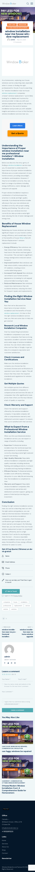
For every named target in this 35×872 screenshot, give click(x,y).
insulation (22, 24)
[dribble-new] (12, 663)
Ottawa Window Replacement (17, 27)
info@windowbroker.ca (10, 828)
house (15, 602)
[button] (32, 3)
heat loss (12, 24)
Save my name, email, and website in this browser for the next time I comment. (17, 685)
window (5, 609)
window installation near (15, 151)
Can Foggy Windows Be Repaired (14, 746)
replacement (18, 606)
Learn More (17, 125)
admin (7, 656)
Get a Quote (17, 133)
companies (6, 602)
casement (6, 781)
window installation (15, 165)
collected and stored (11, 704)
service (27, 606)
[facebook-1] (5, 663)
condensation (8, 748)
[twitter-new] (8, 663)
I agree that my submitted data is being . (17, 703)
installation (24, 602)
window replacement (9, 93)
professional (7, 606)
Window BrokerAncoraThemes (12, 867)
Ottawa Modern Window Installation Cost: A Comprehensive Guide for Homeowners (14, 789)
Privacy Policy (17, 596)
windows (14, 609)
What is (22, 238)
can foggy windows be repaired (16, 751)
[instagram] (15, 663)
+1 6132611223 (7, 831)
